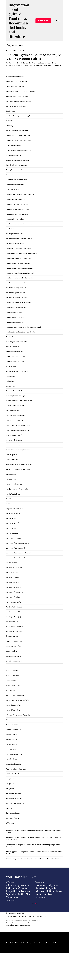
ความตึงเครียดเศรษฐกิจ (13, 602)
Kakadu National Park (13, 347)
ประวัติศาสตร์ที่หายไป (13, 612)
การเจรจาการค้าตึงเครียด (14, 484)
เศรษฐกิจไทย (10, 789)
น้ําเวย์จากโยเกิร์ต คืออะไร (14, 607)
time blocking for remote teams (17, 430)
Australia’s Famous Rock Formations (18, 101)
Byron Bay (9, 126)
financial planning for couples (16, 165)
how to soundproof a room (15, 293)
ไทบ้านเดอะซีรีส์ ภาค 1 (13, 818)
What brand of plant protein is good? (19, 465)
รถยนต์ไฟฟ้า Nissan (12, 676)
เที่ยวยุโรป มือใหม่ (11, 759)
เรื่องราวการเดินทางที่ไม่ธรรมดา (16, 769)
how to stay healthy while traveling (18, 303)
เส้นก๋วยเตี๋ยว (10, 925)
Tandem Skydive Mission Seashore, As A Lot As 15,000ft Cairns (33, 57)
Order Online (43, 21)
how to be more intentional (15, 199)
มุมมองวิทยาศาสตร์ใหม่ (13, 646)
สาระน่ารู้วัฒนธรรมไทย (13, 705)
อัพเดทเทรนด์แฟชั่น (12, 725)
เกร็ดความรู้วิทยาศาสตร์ (13, 730)
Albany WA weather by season (17, 96)
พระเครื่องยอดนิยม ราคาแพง (15, 627)
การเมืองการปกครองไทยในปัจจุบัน (17, 489)
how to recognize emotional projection (19, 278)
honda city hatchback (14, 921)
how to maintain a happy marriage (18, 263)
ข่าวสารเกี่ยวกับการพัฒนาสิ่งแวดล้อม (17, 543)
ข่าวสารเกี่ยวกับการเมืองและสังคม (17, 558)
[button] (32, 903)
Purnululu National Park (14, 391)
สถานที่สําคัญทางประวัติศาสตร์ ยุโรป (17, 700)
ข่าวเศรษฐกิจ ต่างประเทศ (14, 568)
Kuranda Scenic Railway (14, 352)
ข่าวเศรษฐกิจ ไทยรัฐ (12, 577)
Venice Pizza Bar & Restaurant (16, 917)
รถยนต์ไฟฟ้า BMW (12, 671)
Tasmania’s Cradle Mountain (16, 415)
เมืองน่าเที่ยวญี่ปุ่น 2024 (13, 764)
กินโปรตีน (9, 499)
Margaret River (11, 366)
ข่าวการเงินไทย (11, 528)
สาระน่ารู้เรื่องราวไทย (13, 710)
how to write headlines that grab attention (21, 332)
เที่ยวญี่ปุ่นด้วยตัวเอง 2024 (14, 754)
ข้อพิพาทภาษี (10, 504)
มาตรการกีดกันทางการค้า (14, 641)
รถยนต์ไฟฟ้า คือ (11, 681)
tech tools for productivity (15, 420)
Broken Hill (9, 121)
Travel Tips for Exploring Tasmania (18, 450)
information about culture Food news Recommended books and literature (19, 20)
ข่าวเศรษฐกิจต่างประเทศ (13, 587)
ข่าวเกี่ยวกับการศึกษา (12, 563)
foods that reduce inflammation (17, 180)
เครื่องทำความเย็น (11, 735)
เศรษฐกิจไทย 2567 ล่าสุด (14, 798)
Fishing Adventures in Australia (16, 170)
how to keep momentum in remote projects (21, 253)
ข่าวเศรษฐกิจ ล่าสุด (12, 573)
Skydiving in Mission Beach (15, 51)
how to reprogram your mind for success (20, 283)
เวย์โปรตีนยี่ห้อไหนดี (12, 774)
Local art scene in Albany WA (16, 357)
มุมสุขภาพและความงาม (13, 656)
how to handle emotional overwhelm (19, 239)
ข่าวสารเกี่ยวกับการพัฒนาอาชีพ (16, 548)
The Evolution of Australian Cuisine (18, 425)
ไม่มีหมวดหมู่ (10, 823)
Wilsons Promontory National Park (18, 469)
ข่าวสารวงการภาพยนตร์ (13, 538)
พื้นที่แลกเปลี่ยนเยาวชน (13, 636)
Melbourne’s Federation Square (17, 371)
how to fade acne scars (14, 229)
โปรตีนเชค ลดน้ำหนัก (13, 813)
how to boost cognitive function (17, 204)
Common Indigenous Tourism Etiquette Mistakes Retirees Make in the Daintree (33, 859)
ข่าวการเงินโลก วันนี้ (12, 523)
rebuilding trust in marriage (15, 396)
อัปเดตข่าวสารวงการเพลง (14, 720)
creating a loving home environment (19, 140)
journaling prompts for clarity (16, 342)
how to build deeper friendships (17, 214)
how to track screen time (15, 317)
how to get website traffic (15, 234)
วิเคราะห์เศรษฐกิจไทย (13, 686)
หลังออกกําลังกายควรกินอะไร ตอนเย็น (18, 715)
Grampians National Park (15, 185)
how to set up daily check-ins (16, 288)
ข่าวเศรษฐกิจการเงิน (12, 582)
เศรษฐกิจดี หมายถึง (12, 779)
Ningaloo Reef (11, 376)
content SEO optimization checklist (18, 136)
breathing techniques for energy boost (19, 116)
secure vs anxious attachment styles (19, 401)
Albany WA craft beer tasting (16, 82)
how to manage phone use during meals (20, 273)
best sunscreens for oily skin (16, 106)
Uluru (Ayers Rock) (12, 460)
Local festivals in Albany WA (15, 361)
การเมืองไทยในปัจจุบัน (13, 494)
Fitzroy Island (10, 175)
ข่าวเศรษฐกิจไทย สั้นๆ (13, 597)
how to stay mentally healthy (16, 307)
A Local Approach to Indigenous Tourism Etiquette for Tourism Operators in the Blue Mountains (18, 891)
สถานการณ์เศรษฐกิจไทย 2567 (15, 695)
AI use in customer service (15, 77)
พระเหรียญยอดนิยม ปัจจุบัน (14, 632)
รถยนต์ (8, 666)
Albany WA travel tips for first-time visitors (21, 91)
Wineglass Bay (11, 474)
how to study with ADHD (14, 312)
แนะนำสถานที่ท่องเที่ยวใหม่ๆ (15, 803)
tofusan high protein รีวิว (14, 435)
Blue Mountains (11, 111)
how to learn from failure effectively (18, 258)
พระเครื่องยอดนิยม (12, 622)
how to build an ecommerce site (17, 209)
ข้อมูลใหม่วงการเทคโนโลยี (14, 509)
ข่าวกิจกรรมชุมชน (12, 533)
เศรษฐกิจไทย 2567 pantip (14, 794)
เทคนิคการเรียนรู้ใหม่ (12, 744)
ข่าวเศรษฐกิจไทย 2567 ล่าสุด (15, 592)
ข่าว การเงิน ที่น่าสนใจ (13, 514)
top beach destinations (14, 440)
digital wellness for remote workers (18, 150)
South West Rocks (12, 411)
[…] (61, 65)
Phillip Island (10, 381)
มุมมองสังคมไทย (11, 651)
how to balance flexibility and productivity (20, 194)
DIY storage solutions (13, 155)
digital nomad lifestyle (13, 145)
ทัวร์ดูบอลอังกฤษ (11, 923)
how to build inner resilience (16, 219)
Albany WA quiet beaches (15, 86)
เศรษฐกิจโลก (10, 784)
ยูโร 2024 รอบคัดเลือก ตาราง (15, 661)
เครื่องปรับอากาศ (11, 740)
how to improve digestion (15, 244)
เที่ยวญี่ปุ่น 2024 (11, 749)
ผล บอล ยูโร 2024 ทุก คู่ (13, 617)
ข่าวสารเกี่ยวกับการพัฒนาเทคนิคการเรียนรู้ (19, 553)
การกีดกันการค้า (11, 479)
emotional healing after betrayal (17, 160)
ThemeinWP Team (52, 943)
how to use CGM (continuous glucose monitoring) (23, 327)
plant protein (10, 386)
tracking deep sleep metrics (16, 445)
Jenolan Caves (11, 337)
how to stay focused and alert (16, 298)
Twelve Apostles (12, 455)
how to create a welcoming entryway (19, 224)
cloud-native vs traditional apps (17, 131)
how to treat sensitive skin (15, 322)
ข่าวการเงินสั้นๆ (11, 519)
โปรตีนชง (9, 808)
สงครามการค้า (10, 690)
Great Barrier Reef (12, 190)
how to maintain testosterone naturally (20, 268)
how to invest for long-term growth (18, 248)
